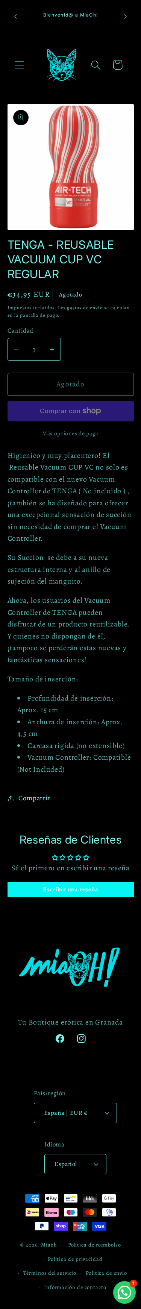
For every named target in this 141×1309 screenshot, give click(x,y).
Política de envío (106, 1273)
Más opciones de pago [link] (70, 433)
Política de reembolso (94, 1244)
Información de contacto (75, 1287)
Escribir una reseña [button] (71, 889)
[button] (19, 65)
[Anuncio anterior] (16, 16)
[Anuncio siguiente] (125, 16)
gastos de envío (85, 307)
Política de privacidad (75, 1259)
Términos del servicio (49, 1273)
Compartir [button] (34, 798)
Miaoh (49, 1244)
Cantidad (20, 330)
